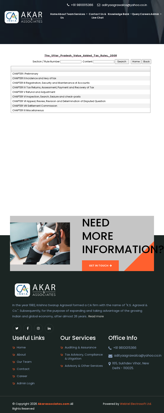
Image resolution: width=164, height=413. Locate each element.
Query (136, 14)
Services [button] (80, 14)
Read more (96, 316)
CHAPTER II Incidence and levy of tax (34, 78)
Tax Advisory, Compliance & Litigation (84, 357)
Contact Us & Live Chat (97, 15)
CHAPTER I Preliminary (25, 73)
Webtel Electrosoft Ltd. (136, 404)
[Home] (24, 17)
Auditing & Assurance (80, 347)
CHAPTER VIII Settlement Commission (34, 105)
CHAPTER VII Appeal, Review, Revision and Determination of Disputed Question (59, 101)
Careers (145, 14)
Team (70, 14)
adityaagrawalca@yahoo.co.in (124, 5)
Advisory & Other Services (84, 366)
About (21, 355)
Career (22, 376)
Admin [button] (155, 14)
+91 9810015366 (81, 5)
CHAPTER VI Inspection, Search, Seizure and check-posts (46, 96)
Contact (23, 369)
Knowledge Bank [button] (119, 14)
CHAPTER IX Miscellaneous (28, 110)
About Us (62, 15)
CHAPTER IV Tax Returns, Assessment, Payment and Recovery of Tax (53, 87)
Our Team (24, 362)
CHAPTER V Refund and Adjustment (33, 92)
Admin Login (26, 383)
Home (54, 14)
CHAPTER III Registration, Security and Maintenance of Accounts (51, 83)
